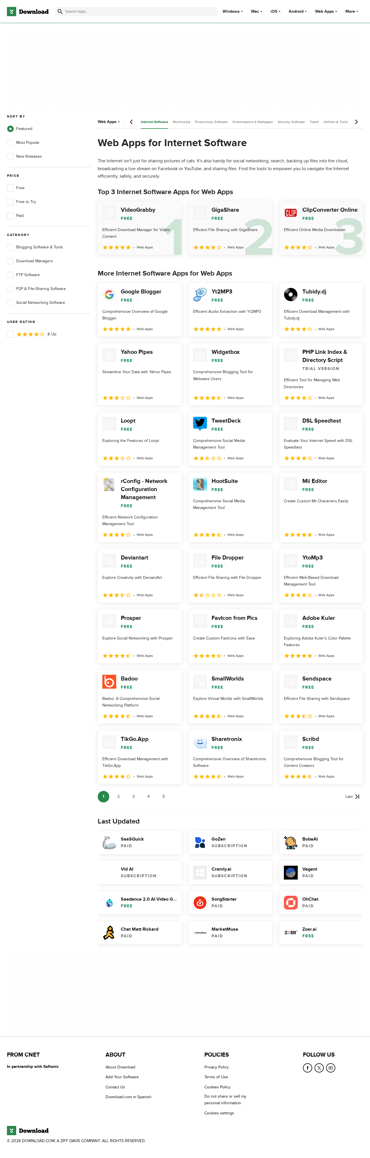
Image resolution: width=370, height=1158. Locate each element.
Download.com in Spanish (128, 1096)
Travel (314, 122)
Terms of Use (216, 1077)
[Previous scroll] (131, 122)
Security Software (291, 122)
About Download (120, 1067)
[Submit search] (60, 11)
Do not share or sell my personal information (225, 1099)
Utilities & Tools (335, 122)
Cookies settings (219, 1113)
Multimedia (181, 122)
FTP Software (28, 274)
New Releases (29, 156)
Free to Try (26, 201)
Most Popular (28, 142)
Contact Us (115, 1087)
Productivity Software (211, 122)
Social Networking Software (40, 302)
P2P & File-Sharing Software (41, 288)
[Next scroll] (356, 122)
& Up (51, 334)
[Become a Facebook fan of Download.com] (307, 1068)
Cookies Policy (217, 1087)
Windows (231, 12)
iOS (274, 12)
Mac (255, 12)
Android (296, 12)
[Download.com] (28, 11)
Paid (20, 215)
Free (20, 187)
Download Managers (34, 261)
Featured (24, 128)
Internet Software (154, 122)
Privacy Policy (216, 1067)
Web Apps (324, 12)
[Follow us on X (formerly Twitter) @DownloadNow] (319, 1068)
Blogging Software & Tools (39, 247)
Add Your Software (122, 1077)
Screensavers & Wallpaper (252, 122)
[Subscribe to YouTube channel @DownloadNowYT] (330, 1068)
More (350, 11)
